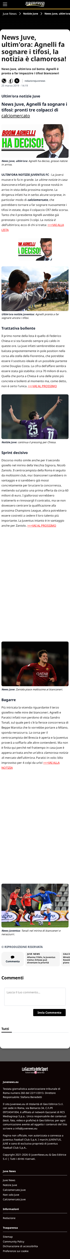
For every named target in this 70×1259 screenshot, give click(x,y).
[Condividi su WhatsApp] (3, 80)
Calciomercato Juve (14, 1190)
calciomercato (15, 115)
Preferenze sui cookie (16, 1251)
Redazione (9, 1218)
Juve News (10, 14)
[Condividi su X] (16, 80)
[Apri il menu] (5, 4)
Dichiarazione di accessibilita (20, 1246)
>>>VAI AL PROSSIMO (42, 386)
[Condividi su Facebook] (10, 80)
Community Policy (13, 1241)
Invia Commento (49, 1013)
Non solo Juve (11, 1194)
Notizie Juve (30, 13)
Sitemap (8, 1236)
